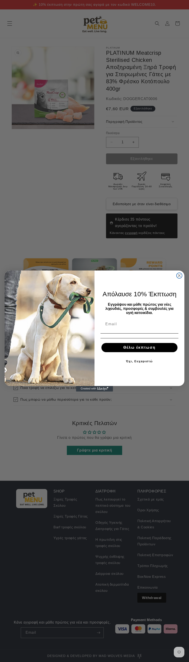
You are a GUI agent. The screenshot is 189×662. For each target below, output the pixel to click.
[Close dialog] (179, 275)
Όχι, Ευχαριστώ (139, 361)
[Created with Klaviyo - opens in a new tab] (94, 388)
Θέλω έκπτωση (139, 347)
